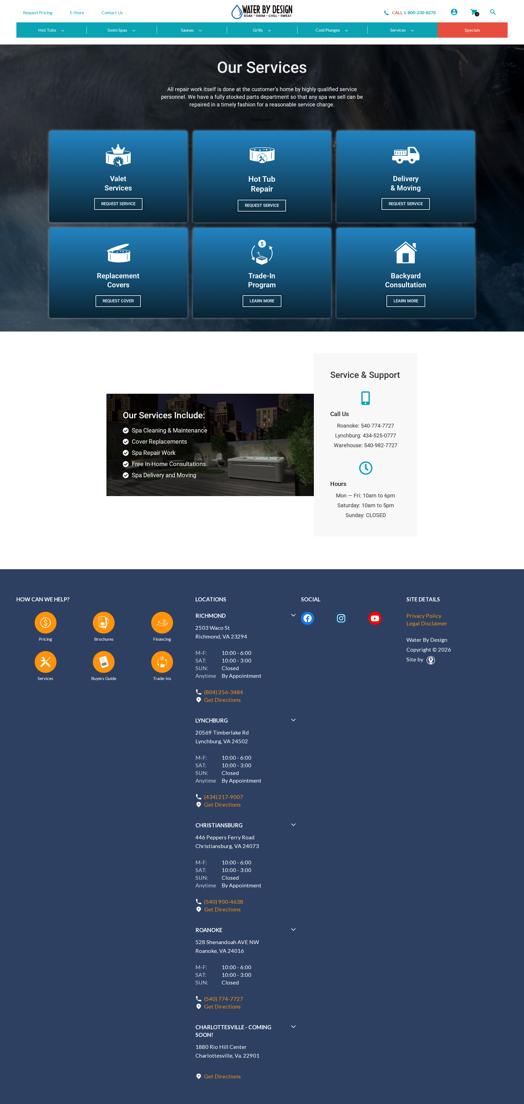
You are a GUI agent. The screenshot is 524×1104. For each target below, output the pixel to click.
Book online (262, 119)
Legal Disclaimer (426, 623)
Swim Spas (117, 29)
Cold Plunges (327, 29)
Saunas (187, 29)
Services (398, 29)
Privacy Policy (423, 615)
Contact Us (112, 12)
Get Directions (222, 699)
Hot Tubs (47, 29)
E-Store (77, 12)
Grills (258, 29)
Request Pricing (37, 12)
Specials (472, 29)
